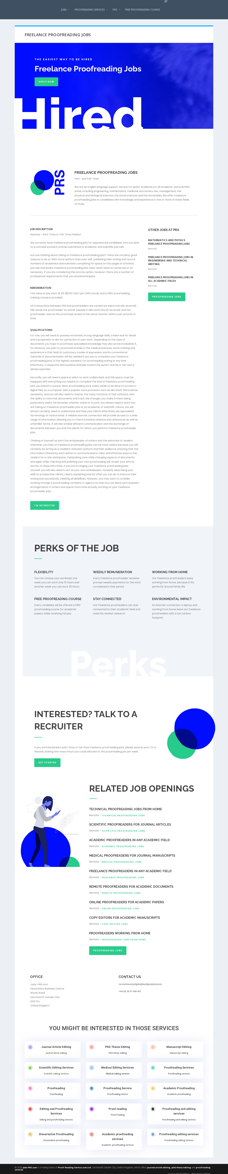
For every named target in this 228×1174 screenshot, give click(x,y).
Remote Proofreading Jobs (121, 892)
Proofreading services (179, 1073)
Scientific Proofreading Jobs (123, 830)
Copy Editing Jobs (115, 924)
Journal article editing (56, 1052)
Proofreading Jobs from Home (124, 939)
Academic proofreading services (118, 1144)
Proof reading (118, 1108)
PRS (115, 9)
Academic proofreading (179, 1094)
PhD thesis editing (118, 1052)
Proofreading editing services (179, 1134)
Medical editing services (118, 1073)
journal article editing (158, 1167)
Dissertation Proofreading (56, 1134)
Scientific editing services (56, 1073)
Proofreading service (117, 1094)
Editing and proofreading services (56, 1119)
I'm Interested (44, 505)
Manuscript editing (179, 1052)
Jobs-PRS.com (30, 1167)
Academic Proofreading (179, 1088)
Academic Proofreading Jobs (123, 846)
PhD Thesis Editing (117, 1046)
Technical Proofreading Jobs (123, 815)
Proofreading (56, 1088)
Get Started (47, 762)
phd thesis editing (181, 1167)
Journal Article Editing (56, 1046)
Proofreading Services (90, 9)
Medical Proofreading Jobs (122, 861)
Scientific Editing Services (56, 1067)
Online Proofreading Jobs (121, 908)
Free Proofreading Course (142, 9)
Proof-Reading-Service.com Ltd (74, 1167)
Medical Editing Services (117, 1067)
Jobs (64, 9)
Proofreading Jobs (166, 296)
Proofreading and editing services (179, 1119)
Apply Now (46, 81)
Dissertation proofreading (56, 1140)
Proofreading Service (117, 1088)
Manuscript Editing (178, 1046)
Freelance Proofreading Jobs (123, 877)
